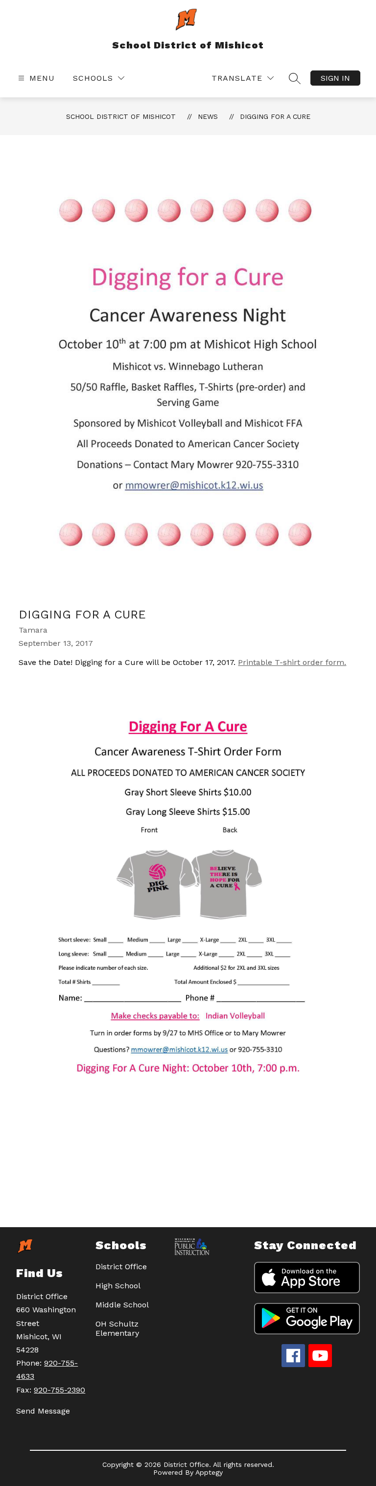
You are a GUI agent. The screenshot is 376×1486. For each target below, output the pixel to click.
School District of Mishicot (121, 116)
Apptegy (209, 1472)
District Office (121, 1266)
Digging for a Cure (275, 116)
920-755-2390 (59, 1390)
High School (118, 1285)
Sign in (335, 78)
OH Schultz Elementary (117, 1328)
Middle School (122, 1304)
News (208, 116)
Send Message (43, 1411)
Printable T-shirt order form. (292, 662)
